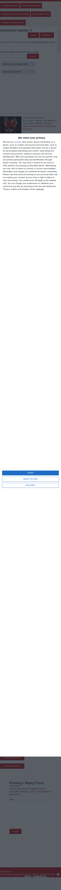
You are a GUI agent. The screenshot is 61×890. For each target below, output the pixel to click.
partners (17, 142)
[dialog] (30, 444)
